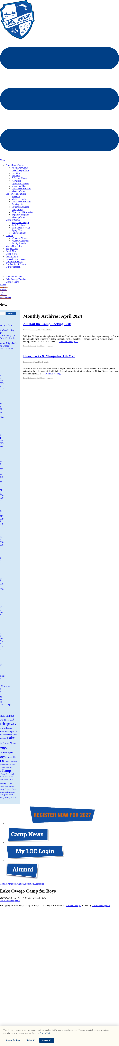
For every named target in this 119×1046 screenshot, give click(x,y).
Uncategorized (35, 346)
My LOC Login (19, 199)
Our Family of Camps (16, 264)
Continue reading (68, 341)
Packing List (17, 204)
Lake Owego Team (20, 170)
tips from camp (9, 792)
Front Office (47, 330)
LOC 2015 (10, 761)
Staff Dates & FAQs (21, 227)
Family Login (12, 256)
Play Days (16, 181)
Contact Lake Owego (16, 259)
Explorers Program (20, 214)
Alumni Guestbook (20, 240)
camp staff (12, 731)
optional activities (8, 767)
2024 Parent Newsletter (22, 212)
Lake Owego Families (16, 194)
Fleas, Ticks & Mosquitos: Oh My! (49, 356)
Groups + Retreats (14, 261)
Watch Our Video (14, 246)
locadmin (45, 362)
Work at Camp (12, 282)
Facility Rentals (19, 243)
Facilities (16, 173)
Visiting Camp (18, 191)
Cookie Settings (73, 905)
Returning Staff (19, 233)
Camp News (11, 254)
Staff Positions (18, 225)
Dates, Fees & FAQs (21, 188)
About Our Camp (20, 168)
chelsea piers (7, 734)
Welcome (16, 196)
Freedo (15, 734)
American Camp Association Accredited (26, 884)
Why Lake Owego (20, 222)
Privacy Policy (46, 1033)
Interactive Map (19, 186)
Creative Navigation (101, 905)
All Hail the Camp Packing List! (47, 324)
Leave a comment (47, 346)
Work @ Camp (13, 220)
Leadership (11, 757)
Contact (3, 884)
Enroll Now (11, 251)
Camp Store (17, 209)
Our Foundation (13, 267)
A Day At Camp (19, 178)
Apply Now (17, 230)
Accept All (46, 1040)
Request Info (12, 248)
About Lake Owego (15, 165)
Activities (16, 175)
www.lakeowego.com (10, 900)
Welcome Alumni (20, 238)
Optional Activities (20, 183)
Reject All (31, 1040)
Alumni (9, 235)
